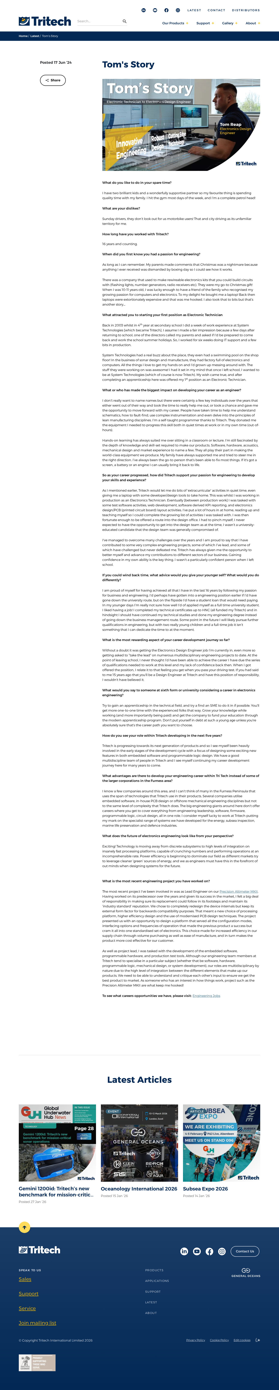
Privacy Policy (195, 1340)
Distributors (246, 10)
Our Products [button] (173, 23)
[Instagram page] (222, 1251)
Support (28, 1294)
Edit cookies (242, 1340)
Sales (25, 1279)
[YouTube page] (197, 1251)
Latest (194, 10)
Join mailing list (37, 1323)
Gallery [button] (227, 23)
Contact (216, 10)
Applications (157, 1281)
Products (154, 1270)
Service (27, 1308)
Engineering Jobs (206, 996)
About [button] (251, 23)
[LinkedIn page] (184, 1251)
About (151, 1313)
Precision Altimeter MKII (239, 891)
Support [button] (203, 23)
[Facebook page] (209, 1251)
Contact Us (245, 1251)
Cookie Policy (219, 1340)
